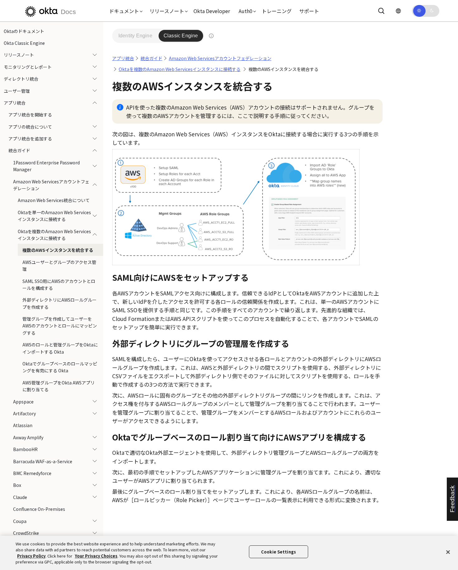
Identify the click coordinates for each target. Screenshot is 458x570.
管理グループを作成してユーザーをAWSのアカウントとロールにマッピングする (59, 326)
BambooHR (25, 449)
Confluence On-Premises (39, 509)
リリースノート (19, 55)
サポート (309, 11)
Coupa (19, 521)
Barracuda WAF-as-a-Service (42, 461)
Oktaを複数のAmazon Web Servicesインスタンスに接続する (54, 234)
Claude (20, 497)
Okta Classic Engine (24, 43)
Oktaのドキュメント (24, 31)
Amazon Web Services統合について (54, 200)
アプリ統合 (15, 103)
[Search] (381, 11)
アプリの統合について (30, 127)
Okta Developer (211, 11)
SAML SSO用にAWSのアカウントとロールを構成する (58, 284)
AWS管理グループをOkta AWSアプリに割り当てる (58, 386)
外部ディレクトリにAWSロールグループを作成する (59, 303)
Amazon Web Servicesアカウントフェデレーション (51, 184)
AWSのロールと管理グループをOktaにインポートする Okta (60, 348)
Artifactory (24, 413)
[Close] (448, 552)
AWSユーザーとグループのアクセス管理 (59, 265)
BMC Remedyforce (32, 473)
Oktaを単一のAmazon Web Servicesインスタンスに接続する (54, 215)
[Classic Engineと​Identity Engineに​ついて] (211, 36)
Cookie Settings (278, 552)
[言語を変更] (398, 11)
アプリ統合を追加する (30, 139)
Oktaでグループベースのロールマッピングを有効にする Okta (59, 367)
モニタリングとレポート (28, 67)
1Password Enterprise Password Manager (46, 165)
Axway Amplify (28, 437)
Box (17, 485)
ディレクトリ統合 (21, 79)
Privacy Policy (31, 556)
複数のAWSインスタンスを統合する (57, 250)
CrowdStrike (26, 533)
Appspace (23, 401)
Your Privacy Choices (96, 556)
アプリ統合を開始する (30, 115)
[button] (124, 11)
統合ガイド (19, 151)
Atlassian (22, 425)
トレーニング (277, 11)
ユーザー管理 (17, 91)
